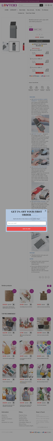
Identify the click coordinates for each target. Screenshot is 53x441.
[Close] (45, 211)
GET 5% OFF (26, 229)
